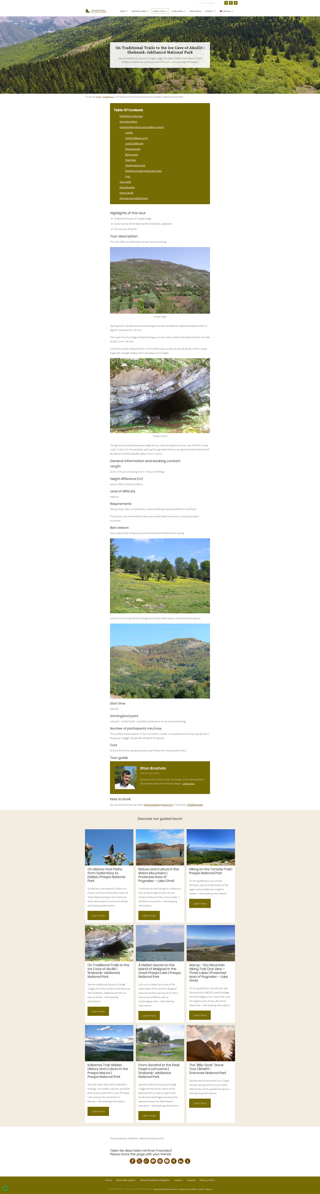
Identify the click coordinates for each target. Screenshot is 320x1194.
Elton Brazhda (127, 187)
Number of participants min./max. (143, 170)
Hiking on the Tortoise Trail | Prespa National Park (210, 871)
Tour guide (125, 181)
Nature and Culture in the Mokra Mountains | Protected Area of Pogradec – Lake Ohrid (158, 875)
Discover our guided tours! (134, 198)
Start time (130, 160)
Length (129, 132)
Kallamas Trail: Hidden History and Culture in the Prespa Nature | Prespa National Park (108, 1071)
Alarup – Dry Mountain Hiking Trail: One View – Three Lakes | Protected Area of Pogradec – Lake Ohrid (208, 973)
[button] (132, 1161)
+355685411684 (194, 804)
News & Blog (195, 11)
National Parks (139, 11)
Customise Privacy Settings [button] (188, 1189)
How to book (126, 192)
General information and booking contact (142, 127)
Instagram (208, 1189)
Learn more (188, 783)
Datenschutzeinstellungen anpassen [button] (165, 1189)
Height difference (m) (136, 138)
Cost (127, 176)
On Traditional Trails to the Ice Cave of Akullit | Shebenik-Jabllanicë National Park (108, 971)
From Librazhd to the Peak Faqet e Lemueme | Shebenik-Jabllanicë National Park (159, 1071)
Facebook (201, 1189)
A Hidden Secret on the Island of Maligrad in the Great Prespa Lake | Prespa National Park (159, 971)
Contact (209, 11)
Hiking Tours (159, 11)
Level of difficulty (134, 143)
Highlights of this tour (131, 116)
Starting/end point (135, 165)
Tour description (128, 121)
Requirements (132, 149)
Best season (131, 154)
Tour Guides (177, 11)
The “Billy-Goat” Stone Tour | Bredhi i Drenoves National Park (207, 1069)
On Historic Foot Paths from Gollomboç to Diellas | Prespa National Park (106, 875)
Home (122, 11)
